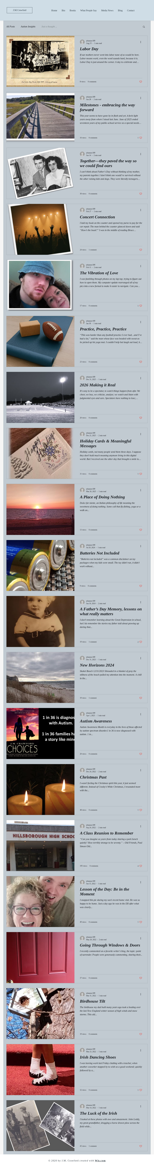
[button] (143, 27)
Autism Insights (28, 26)
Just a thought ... (49, 26)
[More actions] (141, 42)
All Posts (10, 26)
